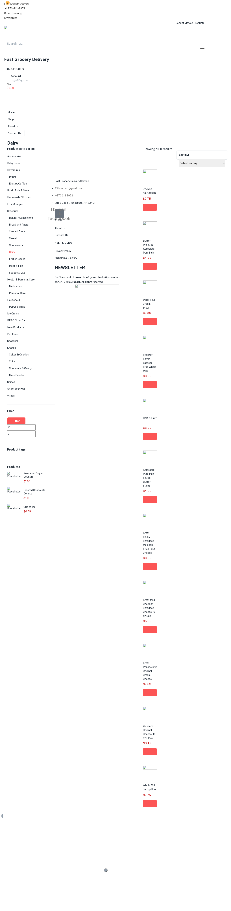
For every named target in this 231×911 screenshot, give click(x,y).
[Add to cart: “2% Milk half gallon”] (150, 207)
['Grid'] (224, 149)
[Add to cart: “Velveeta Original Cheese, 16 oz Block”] (150, 751)
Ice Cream (13, 313)
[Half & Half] (150, 401)
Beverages (13, 170)
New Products (15, 327)
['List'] (227, 149)
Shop (11, 119)
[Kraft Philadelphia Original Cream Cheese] (150, 646)
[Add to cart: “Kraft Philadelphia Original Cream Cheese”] (150, 692)
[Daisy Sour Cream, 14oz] (150, 283)
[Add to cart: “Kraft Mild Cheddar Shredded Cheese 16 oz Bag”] (150, 629)
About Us (13, 126)
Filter (16, 420)
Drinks (12, 176)
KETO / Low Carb (17, 320)
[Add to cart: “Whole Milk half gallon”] (150, 803)
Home (11, 112)
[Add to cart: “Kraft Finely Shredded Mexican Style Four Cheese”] (150, 566)
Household (13, 300)
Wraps (11, 395)
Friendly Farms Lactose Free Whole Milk (149, 362)
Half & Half (150, 418)
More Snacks (16, 375)
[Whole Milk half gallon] (150, 768)
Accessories (14, 156)
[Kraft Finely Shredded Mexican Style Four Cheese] (150, 516)
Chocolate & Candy (20, 368)
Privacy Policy (63, 251)
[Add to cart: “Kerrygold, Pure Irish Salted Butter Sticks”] (150, 499)
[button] (16, 3)
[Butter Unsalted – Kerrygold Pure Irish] (150, 224)
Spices (11, 382)
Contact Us (14, 133)
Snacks (11, 347)
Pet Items (13, 334)
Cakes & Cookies (19, 354)
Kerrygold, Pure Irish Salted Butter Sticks (149, 477)
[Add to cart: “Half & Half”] (150, 436)
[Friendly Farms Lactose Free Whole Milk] (150, 338)
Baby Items (13, 163)
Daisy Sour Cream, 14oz (149, 303)
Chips (12, 361)
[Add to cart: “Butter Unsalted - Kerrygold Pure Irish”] (150, 266)
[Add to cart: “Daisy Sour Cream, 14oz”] (150, 321)
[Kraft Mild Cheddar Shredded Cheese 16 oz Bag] (150, 583)
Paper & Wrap (17, 306)
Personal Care (17, 293)
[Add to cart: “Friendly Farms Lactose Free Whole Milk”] (150, 384)
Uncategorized (16, 388)
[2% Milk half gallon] (150, 172)
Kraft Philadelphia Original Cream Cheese (150, 671)
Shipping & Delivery (66, 257)
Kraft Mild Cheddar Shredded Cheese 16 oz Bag (149, 608)
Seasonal (12, 341)
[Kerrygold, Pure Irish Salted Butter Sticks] (150, 453)
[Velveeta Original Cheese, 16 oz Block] (150, 709)
